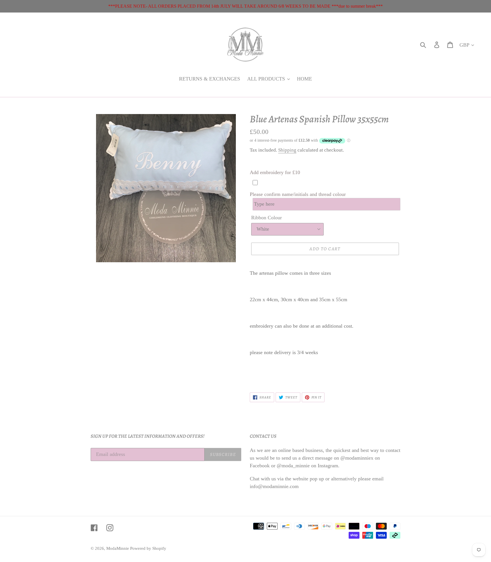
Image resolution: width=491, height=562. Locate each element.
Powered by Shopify (148, 548)
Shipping (287, 150)
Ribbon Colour (266, 217)
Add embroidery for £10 (275, 172)
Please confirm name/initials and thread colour (298, 194)
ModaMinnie (118, 548)
